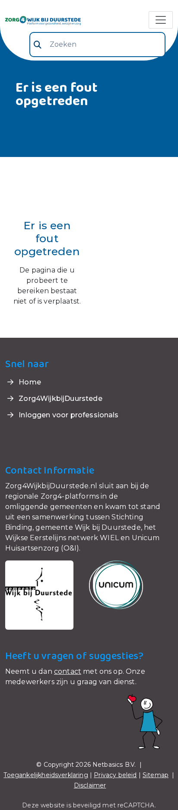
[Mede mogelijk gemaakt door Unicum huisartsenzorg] (116, 584)
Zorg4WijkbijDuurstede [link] (59, 398)
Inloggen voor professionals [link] (67, 415)
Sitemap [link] (155, 775)
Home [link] (29, 382)
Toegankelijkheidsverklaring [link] (45, 775)
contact (67, 671)
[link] (43, 20)
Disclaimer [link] (90, 785)
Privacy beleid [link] (115, 775)
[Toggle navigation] (161, 20)
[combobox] (97, 44)
